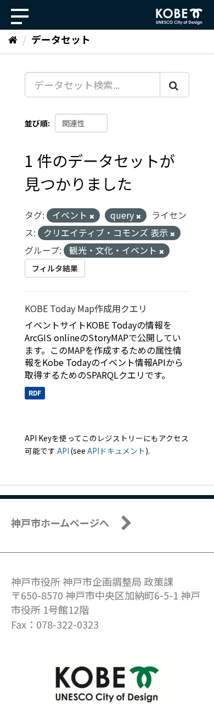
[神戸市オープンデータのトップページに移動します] (179, 16)
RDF (35, 392)
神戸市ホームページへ (60, 522)
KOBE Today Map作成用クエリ (86, 308)
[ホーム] (13, 39)
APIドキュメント (116, 450)
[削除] (91, 216)
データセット (61, 39)
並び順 (36, 123)
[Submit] (174, 84)
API (63, 450)
